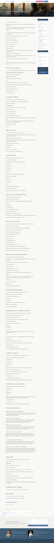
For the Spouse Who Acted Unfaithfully (42, 31)
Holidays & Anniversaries (42, 39)
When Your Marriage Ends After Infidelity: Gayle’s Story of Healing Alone (42, 57)
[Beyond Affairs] (10, 1)
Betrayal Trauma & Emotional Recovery (42, 22)
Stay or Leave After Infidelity (42, 45)
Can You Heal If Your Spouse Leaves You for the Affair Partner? (42, 64)
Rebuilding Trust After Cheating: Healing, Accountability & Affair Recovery (17, 489)
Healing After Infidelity (9, 504)
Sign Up (38, 525)
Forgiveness (42, 33)
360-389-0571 (20, 535)
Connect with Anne (14, 535)
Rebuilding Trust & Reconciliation (11, 9)
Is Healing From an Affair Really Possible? (42, 60)
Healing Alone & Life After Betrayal (42, 37)
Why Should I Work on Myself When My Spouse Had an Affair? (15, 498)
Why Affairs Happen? (42, 48)
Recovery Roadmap (40, 1)
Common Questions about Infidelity (42, 24)
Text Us (46, 1)
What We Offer (27, 1)
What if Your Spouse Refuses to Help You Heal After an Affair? (15, 496)
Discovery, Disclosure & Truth (42, 27)
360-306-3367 (42, 535)
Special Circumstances (42, 43)
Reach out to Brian (36, 535)
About (23, 1)
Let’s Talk (43, 72)
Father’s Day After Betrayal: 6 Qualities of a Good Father (42, 53)
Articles (33, 1)
